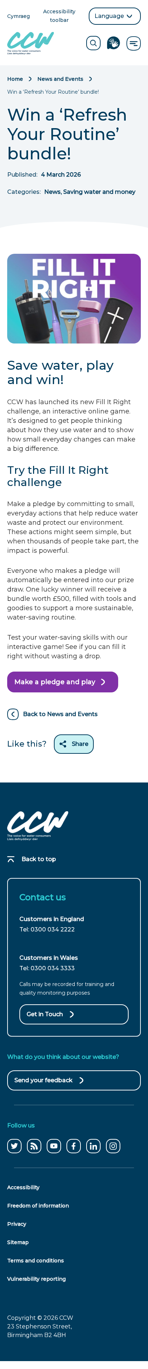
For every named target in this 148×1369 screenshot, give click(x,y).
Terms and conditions (35, 1260)
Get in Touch (45, 1014)
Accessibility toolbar (63, 16)
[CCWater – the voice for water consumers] (37, 826)
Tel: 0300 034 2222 (47, 929)
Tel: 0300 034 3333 (47, 968)
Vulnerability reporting (36, 1279)
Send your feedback (43, 1083)
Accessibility (23, 1187)
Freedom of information (38, 1205)
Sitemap (18, 1242)
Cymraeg (18, 16)
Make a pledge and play (54, 685)
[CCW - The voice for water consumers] (30, 43)
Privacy (16, 1224)
